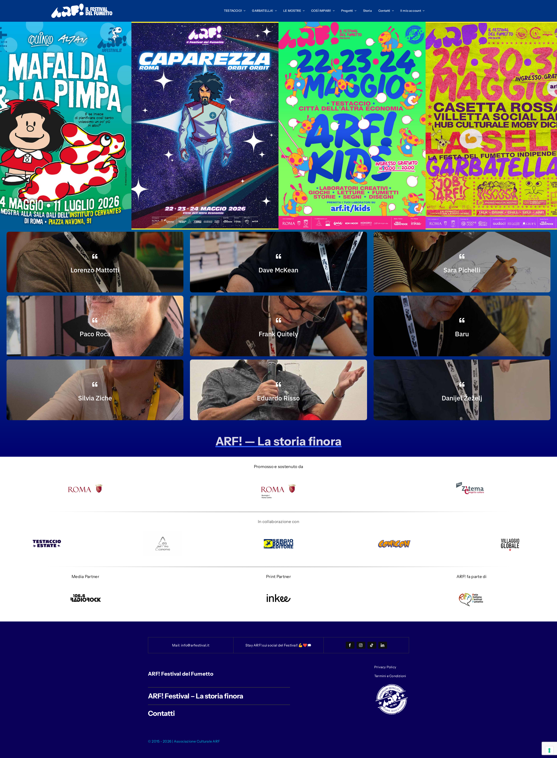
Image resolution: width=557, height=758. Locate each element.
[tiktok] (371, 645)
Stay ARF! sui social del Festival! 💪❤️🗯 (278, 645)
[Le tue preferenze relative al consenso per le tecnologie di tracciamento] (549, 750)
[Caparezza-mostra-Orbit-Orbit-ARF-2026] (204, 24)
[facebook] (350, 645)
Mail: (176, 645)
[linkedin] (382, 645)
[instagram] (361, 645)
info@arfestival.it (195, 645)
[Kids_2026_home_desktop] (352, 23)
